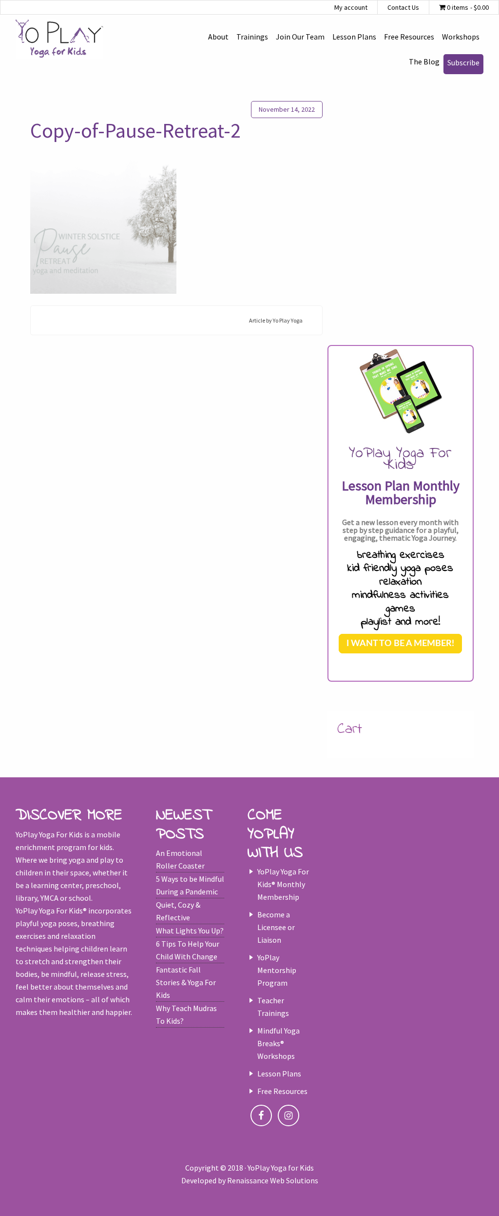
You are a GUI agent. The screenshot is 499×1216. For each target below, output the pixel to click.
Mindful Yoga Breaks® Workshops (278, 1043)
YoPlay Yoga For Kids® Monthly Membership (283, 884)
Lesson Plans (279, 1073)
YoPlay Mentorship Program (276, 970)
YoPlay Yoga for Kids (59, 39)
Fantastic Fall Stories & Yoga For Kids (186, 982)
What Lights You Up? (190, 930)
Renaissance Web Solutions (272, 1180)
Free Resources (282, 1091)
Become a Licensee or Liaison (276, 927)
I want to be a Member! (400, 643)
